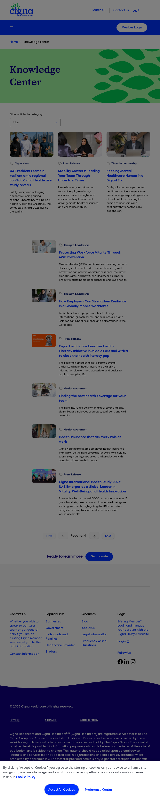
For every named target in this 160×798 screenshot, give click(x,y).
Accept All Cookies (61, 789)
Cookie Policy (25, 777)
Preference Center (98, 789)
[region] (80, 779)
